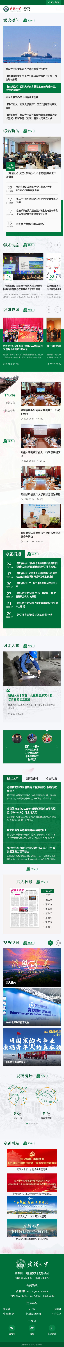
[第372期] (24, 908)
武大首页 (55, 2)
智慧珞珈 (52, 1334)
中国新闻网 (8, 1313)
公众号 (12, 1334)
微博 (32, 1334)
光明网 (57, 1309)
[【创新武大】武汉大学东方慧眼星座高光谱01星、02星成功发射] (32, 45)
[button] (9, 45)
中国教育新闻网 (33, 1313)
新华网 (6, 1309)
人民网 (32, 1309)
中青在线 (56, 1313)
